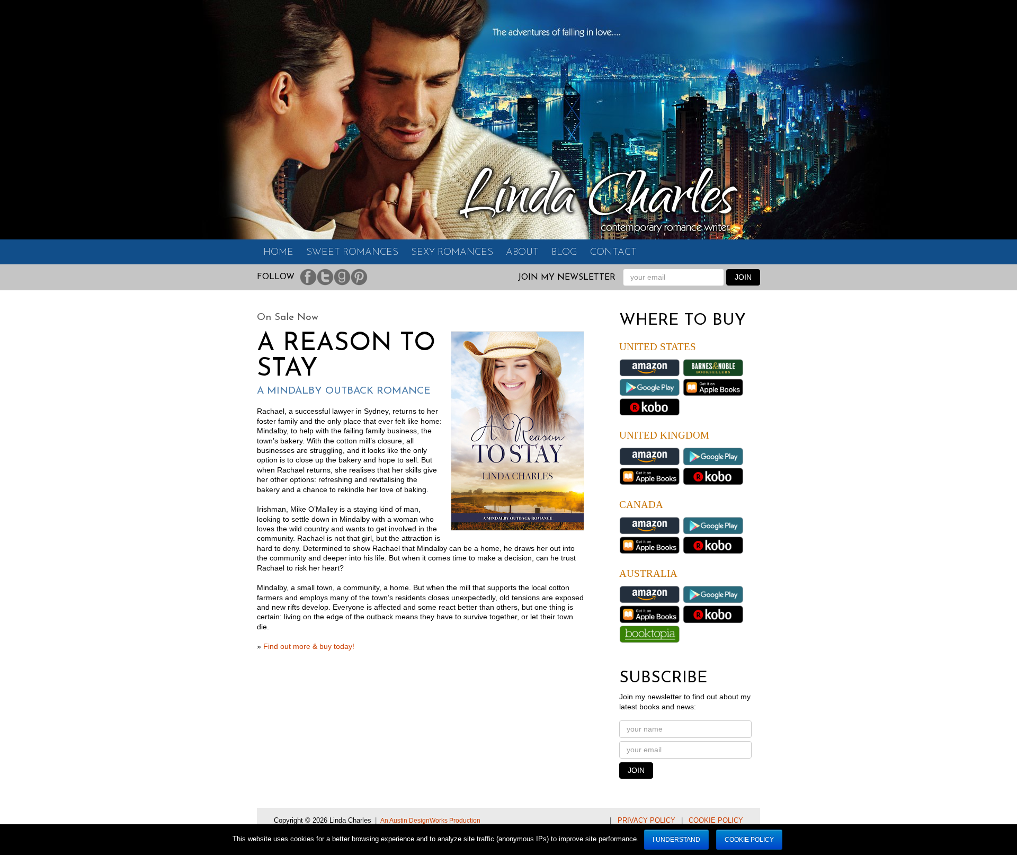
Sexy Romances (452, 252)
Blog (564, 252)
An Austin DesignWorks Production (430, 820)
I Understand (676, 839)
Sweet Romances (352, 252)
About (522, 252)
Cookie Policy (716, 820)
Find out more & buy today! (308, 647)
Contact (613, 252)
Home (278, 252)
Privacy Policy (646, 820)
